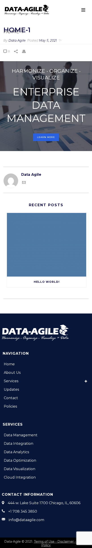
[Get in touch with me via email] (24, 183)
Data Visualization (19, 469)
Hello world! (47, 281)
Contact (11, 398)
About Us (12, 372)
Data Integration (18, 443)
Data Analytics (16, 452)
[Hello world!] (46, 244)
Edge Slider (45, 41)
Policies (10, 406)
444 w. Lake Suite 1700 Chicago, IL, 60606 (44, 503)
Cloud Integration (20, 477)
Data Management (21, 435)
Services (11, 381)
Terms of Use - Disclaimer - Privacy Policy (61, 543)
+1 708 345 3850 (22, 512)
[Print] (26, 51)
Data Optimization (20, 460)
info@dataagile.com (26, 520)
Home (28, 41)
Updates (11, 389)
